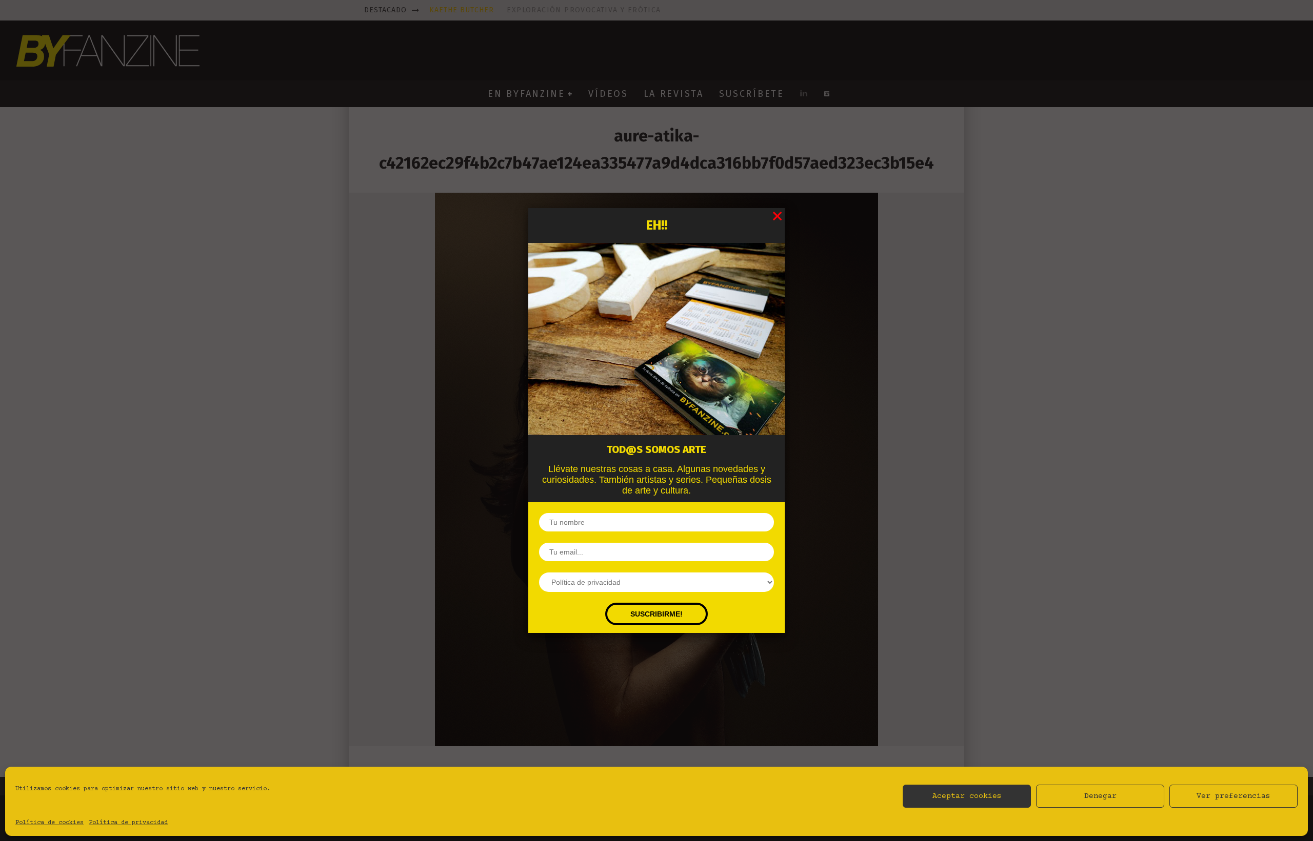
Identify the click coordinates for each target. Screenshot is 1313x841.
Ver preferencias (1233, 796)
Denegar (1100, 796)
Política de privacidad (128, 822)
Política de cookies (49, 822)
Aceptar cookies (967, 796)
